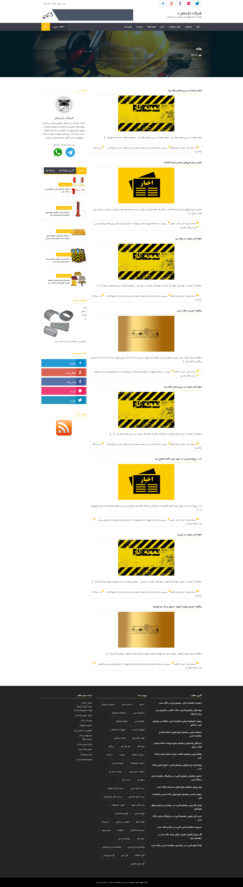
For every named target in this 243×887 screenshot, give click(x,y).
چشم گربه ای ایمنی (136, 847)
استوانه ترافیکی (136, 664)
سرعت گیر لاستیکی (136, 796)
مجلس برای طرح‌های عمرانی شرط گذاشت (183, 162)
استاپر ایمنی (127, 704)
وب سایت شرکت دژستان (54, 3)
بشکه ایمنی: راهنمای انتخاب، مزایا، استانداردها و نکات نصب (58, 260)
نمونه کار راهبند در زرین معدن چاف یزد (183, 387)
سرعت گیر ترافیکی (115, 788)
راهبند (143, 147)
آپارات (73, 391)
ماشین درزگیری (122, 822)
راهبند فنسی (134, 147)
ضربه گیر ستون (138, 805)
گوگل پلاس (70, 373)
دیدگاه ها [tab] (50, 170)
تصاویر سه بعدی (85, 730)
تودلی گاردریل (118, 223)
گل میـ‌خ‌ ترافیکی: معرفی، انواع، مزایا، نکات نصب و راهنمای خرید (180, 836)
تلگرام (73, 364)
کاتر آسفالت (139, 855)
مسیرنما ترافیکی (137, 830)
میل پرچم (102, 520)
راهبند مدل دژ (121, 147)
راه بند (149, 147)
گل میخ (124, 855)
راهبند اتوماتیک (137, 763)
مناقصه (177, 371)
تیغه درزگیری (119, 738)
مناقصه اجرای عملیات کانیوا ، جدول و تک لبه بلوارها (177, 607)
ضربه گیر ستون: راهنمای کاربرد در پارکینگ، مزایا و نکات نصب (177, 818)
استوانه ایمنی (150, 664)
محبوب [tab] (81, 170)
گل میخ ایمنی (108, 855)
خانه (198, 26)
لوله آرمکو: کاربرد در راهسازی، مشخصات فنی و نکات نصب (176, 845)
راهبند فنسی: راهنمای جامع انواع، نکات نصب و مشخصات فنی (177, 796)
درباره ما (139, 26)
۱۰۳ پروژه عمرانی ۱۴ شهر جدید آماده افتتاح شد (178, 459)
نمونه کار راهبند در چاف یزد (188, 239)
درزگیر (111, 746)
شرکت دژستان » (189, 13)
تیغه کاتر (141, 746)
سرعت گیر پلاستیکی (112, 796)
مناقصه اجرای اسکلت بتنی (189, 311)
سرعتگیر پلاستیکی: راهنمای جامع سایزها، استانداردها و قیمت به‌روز (58, 237)
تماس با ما (127, 26)
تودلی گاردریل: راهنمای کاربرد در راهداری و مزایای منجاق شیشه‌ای (176, 807)
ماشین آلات (87, 749)
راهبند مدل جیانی (137, 771)
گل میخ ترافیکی (138, 863)
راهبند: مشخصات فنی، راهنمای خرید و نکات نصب (57, 190)
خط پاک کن (125, 746)
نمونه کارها (152, 26)
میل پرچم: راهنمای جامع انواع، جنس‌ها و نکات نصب (179, 787)
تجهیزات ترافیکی (131, 223)
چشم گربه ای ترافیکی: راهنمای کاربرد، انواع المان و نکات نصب (59, 281)
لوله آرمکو (140, 822)
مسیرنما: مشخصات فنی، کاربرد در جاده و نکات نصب (179, 827)
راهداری (111, 147)
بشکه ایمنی (140, 721)
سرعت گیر (126, 779)
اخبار (162, 26)
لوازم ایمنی (99, 223)
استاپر (142, 704)
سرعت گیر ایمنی (137, 788)
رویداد (89, 720)
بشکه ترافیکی (122, 721)
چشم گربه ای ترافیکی (119, 371)
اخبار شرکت (87, 706)
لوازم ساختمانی (121, 813)
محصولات (188, 26)
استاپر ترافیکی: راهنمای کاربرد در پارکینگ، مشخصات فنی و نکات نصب (176, 777)
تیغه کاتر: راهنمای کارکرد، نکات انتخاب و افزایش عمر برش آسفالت (179, 712)
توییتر (73, 401)
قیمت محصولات (174, 26)
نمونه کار (111, 296)
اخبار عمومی (175, 223)
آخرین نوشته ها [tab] (66, 170)
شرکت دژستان (108, 882)
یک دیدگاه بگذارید (188, 227)
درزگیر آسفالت (138, 754)
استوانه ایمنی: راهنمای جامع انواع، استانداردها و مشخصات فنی (58, 213)
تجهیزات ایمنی (145, 223)
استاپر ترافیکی (108, 704)
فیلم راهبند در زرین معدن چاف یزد (185, 90)
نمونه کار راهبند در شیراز (189, 534)
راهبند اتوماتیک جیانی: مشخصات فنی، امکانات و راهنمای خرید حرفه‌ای (177, 723)
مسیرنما (105, 822)
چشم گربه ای (135, 371)
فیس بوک (71, 382)
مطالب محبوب (58, 26)
